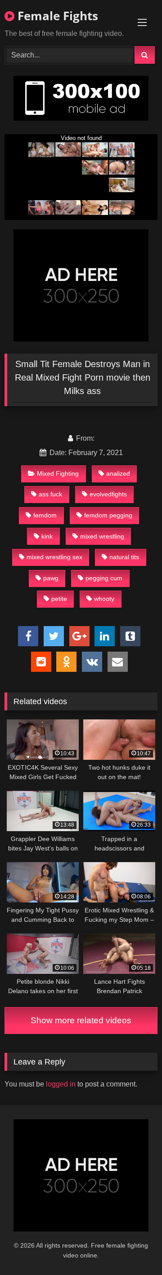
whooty (104, 598)
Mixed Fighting (58, 473)
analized (118, 473)
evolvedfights (108, 494)
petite (59, 598)
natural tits (124, 557)
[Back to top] (134, 1248)
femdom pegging (108, 515)
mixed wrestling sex (54, 557)
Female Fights (56, 16)
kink (47, 536)
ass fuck (50, 494)
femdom (45, 515)
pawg (50, 578)
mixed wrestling (102, 536)
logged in (61, 1084)
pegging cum (104, 578)
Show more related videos (81, 1020)
